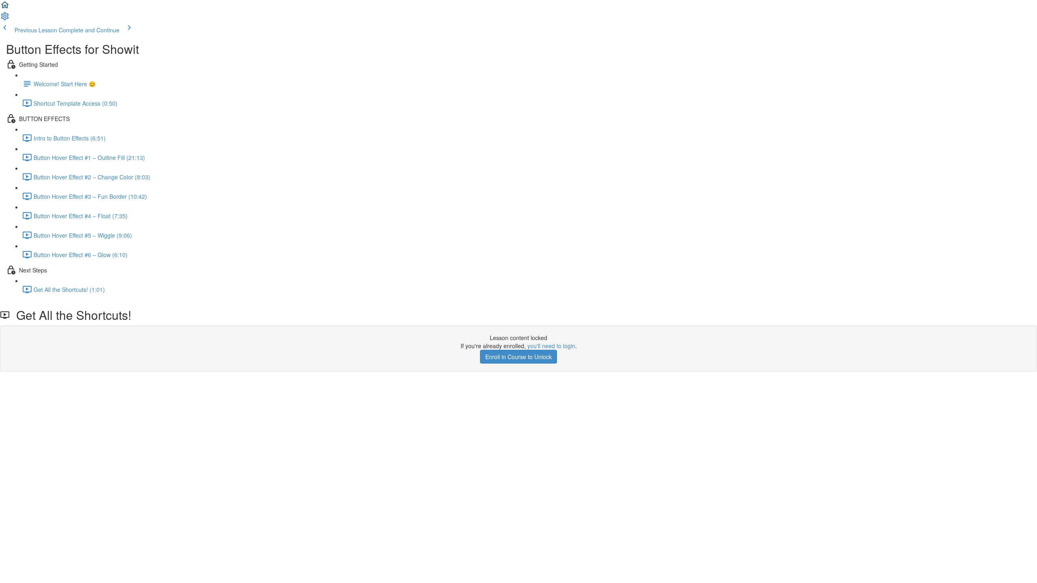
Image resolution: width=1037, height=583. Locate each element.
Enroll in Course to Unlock (518, 357)
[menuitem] (5, 19)
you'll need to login (551, 346)
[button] (5, 7)
